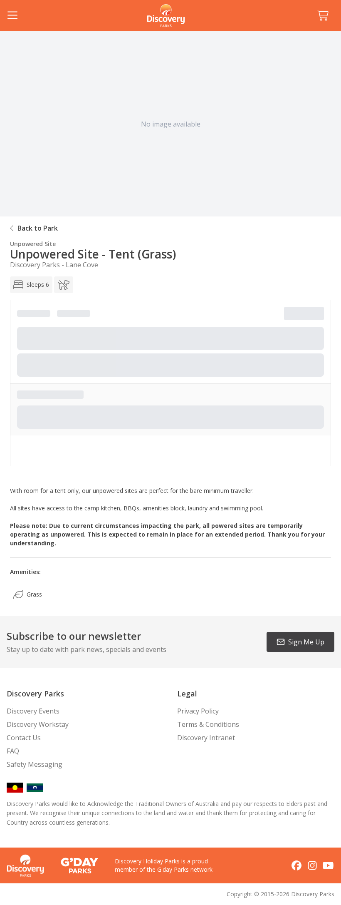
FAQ (13, 751)
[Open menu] (12, 15)
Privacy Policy (198, 711)
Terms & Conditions (208, 724)
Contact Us (24, 737)
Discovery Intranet (206, 737)
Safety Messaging (34, 764)
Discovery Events (33, 711)
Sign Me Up (306, 641)
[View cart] (323, 16)
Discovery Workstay (38, 724)
